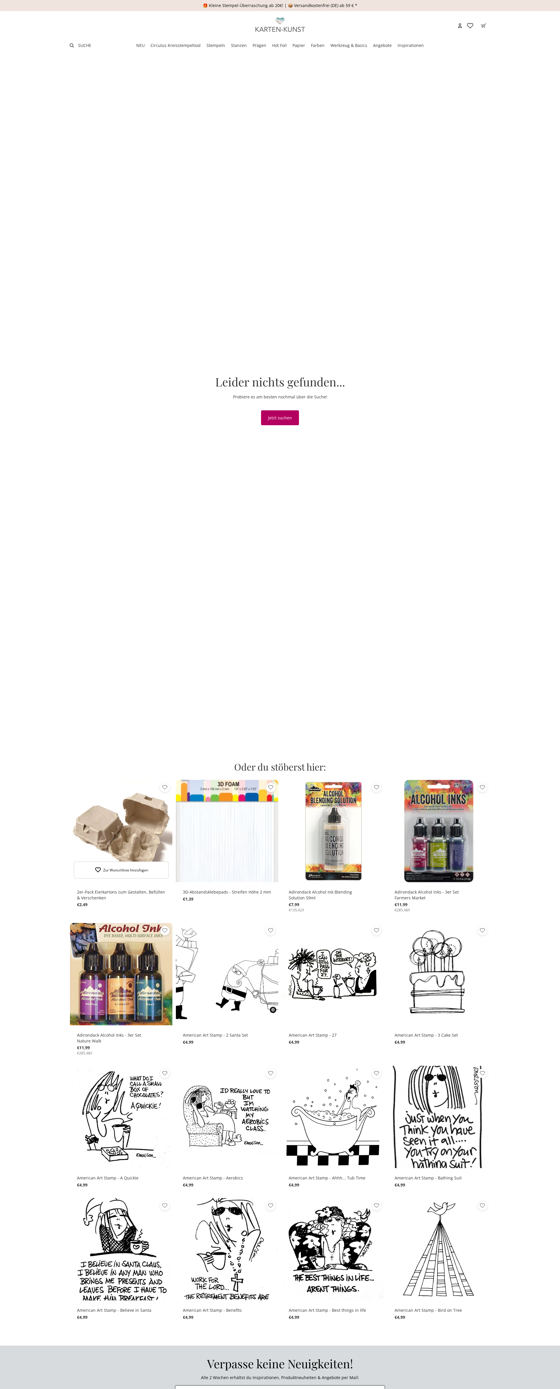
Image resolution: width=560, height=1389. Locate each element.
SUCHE (84, 45)
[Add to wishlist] (164, 787)
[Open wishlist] (470, 25)
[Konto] (460, 25)
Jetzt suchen (280, 418)
